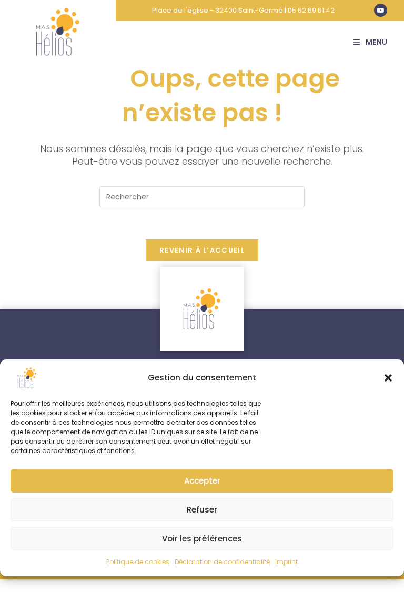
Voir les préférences (202, 538)
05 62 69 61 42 (311, 10)
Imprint (286, 561)
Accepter (202, 480)
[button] (388, 378)
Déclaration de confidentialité (222, 561)
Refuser (202, 509)
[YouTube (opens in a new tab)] (380, 10)
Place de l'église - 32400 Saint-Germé (217, 10)
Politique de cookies (137, 561)
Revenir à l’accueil (202, 250)
